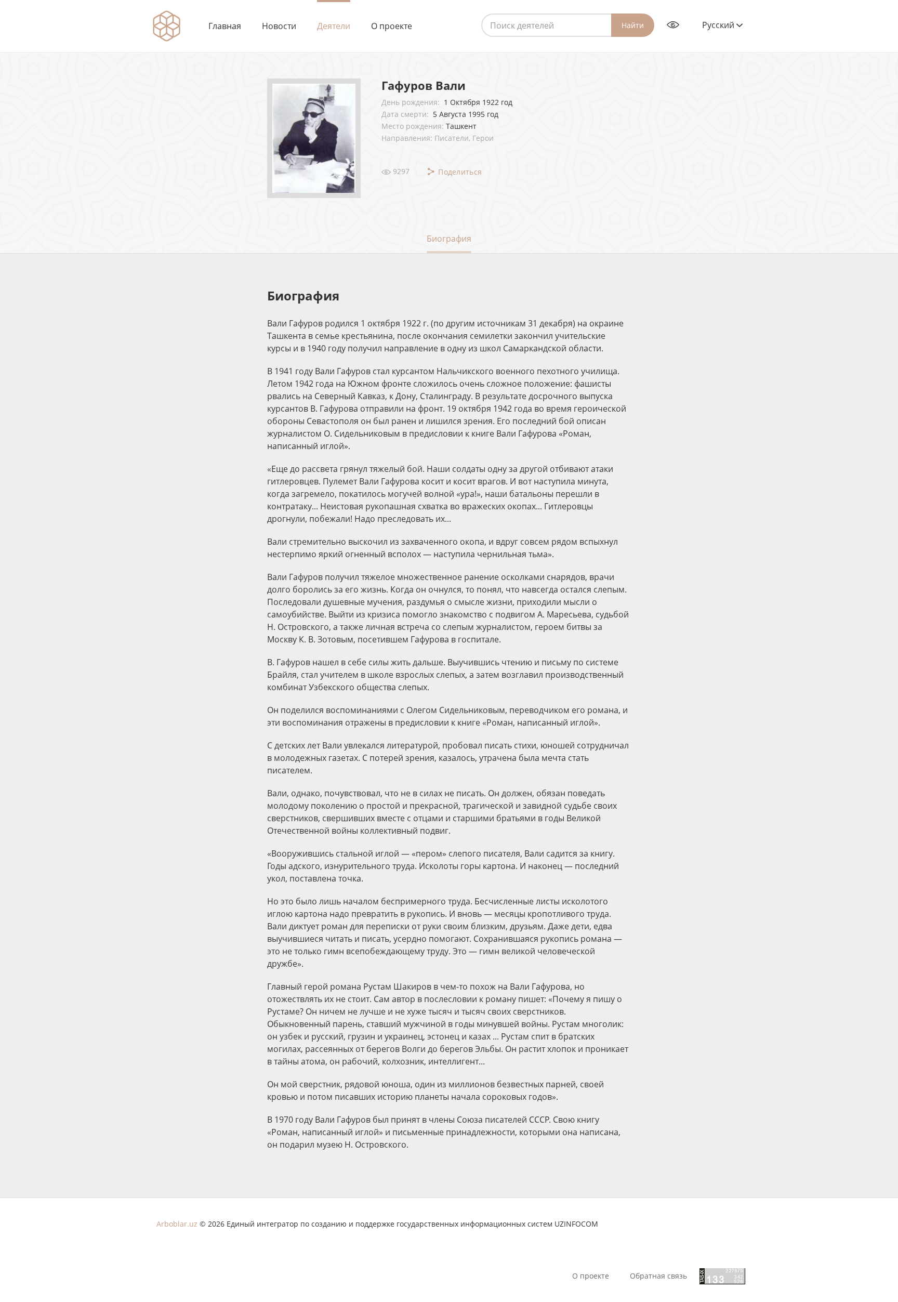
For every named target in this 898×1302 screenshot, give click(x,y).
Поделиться (459, 172)
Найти (633, 25)
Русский (719, 25)
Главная (224, 26)
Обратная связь (658, 1276)
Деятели (333, 26)
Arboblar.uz (176, 1224)
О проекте (391, 26)
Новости (279, 26)
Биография (449, 238)
